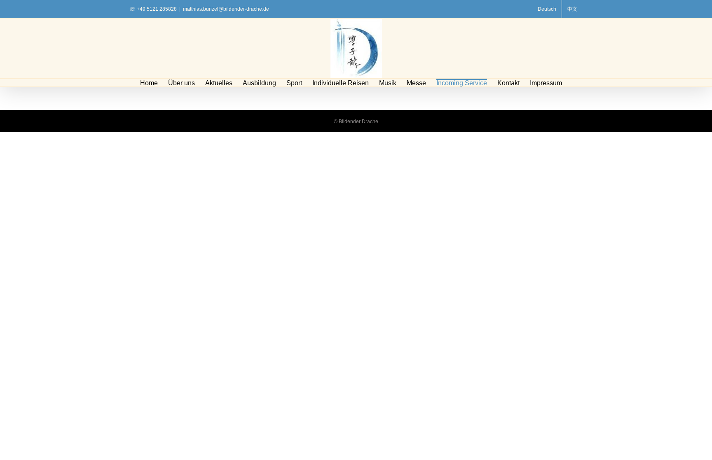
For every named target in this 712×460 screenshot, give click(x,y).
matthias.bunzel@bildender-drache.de (226, 9)
